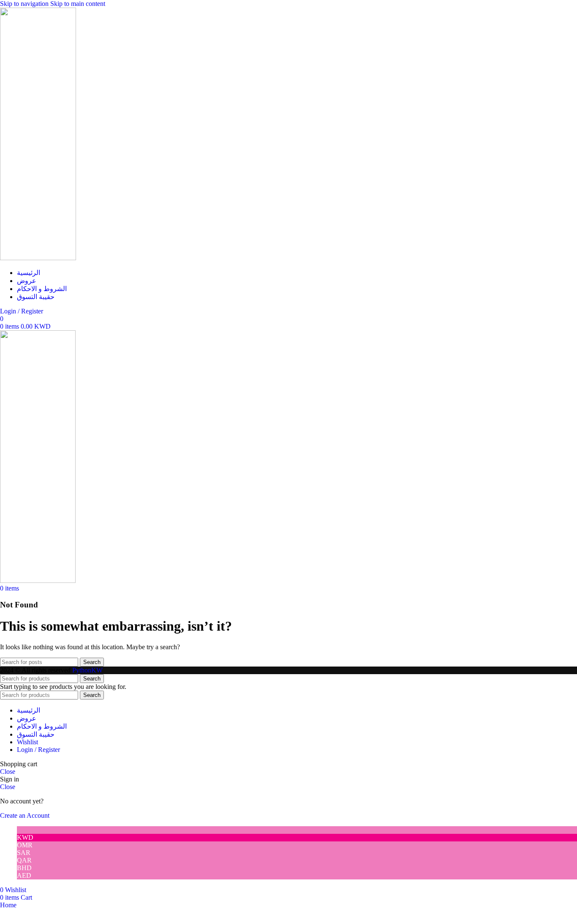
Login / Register (38, 749)
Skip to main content (77, 3)
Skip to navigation (25, 3)
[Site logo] (38, 257)
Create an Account (24, 815)
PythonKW (87, 670)
